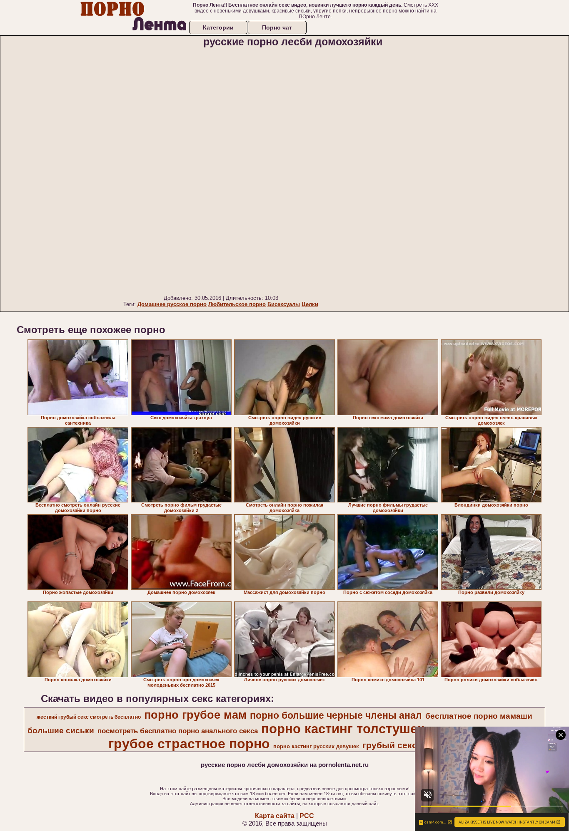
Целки (310, 304)
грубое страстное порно (189, 743)
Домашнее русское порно (172, 304)
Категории (218, 27)
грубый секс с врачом (410, 745)
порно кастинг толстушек (342, 729)
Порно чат (277, 27)
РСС (306, 815)
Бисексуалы (283, 304)
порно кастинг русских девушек (316, 746)
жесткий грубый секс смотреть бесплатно (89, 717)
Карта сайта (274, 815)
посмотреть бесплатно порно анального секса (177, 731)
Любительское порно (237, 304)
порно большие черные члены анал (336, 715)
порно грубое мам (195, 715)
